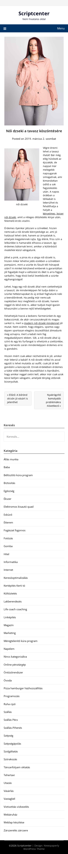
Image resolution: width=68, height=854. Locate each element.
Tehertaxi (9, 775)
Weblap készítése (14, 822)
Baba (7, 467)
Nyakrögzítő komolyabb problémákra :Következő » (53, 400)
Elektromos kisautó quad (18, 506)
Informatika (11, 562)
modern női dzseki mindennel (41, 323)
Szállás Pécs (11, 719)
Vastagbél (9, 798)
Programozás (12, 696)
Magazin (9, 625)
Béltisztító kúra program (18, 475)
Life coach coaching (15, 609)
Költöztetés (10, 593)
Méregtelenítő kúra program (20, 641)
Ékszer (7, 499)
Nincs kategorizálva (15, 656)
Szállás (8, 712)
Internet (8, 569)
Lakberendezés (13, 601)
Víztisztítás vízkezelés (16, 806)
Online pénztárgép (15, 664)
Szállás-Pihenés (13, 727)
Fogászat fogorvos (14, 530)
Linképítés (10, 617)
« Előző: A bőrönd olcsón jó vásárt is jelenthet (17, 398)
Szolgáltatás (11, 751)
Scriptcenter (34, 13)
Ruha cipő (10, 704)
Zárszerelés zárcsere (16, 830)
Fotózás (8, 538)
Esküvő (8, 514)
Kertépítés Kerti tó (14, 585)
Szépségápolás (12, 743)
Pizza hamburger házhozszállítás (23, 688)
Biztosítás (9, 483)
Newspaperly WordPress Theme (41, 847)
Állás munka (11, 459)
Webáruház (10, 814)
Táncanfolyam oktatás (17, 767)
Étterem (8, 522)
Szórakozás (10, 759)
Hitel (6, 554)
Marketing (10, 633)
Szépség (8, 735)
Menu (61, 28)
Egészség (9, 491)
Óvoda (8, 680)
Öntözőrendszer (13, 672)
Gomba (8, 546)
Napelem (9, 648)
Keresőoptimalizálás (16, 577)
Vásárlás (9, 791)
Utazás (8, 783)
